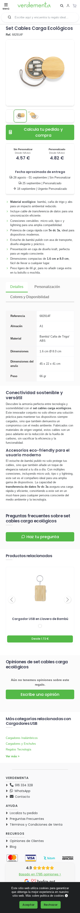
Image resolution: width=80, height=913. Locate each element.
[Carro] (76, 5)
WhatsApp (22, 791)
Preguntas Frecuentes (27, 819)
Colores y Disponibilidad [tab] (29, 297)
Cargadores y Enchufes (21, 743)
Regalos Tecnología (18, 749)
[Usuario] (68, 6)
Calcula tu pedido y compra (43, 132)
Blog (13, 846)
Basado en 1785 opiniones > (40, 874)
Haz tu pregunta (42, 536)
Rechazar (51, 905)
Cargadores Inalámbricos (22, 738)
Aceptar (28, 905)
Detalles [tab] (16, 287)
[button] (9, 17)
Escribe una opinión (40, 694)
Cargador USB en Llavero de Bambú (40, 619)
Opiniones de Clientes (27, 841)
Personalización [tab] (47, 287)
